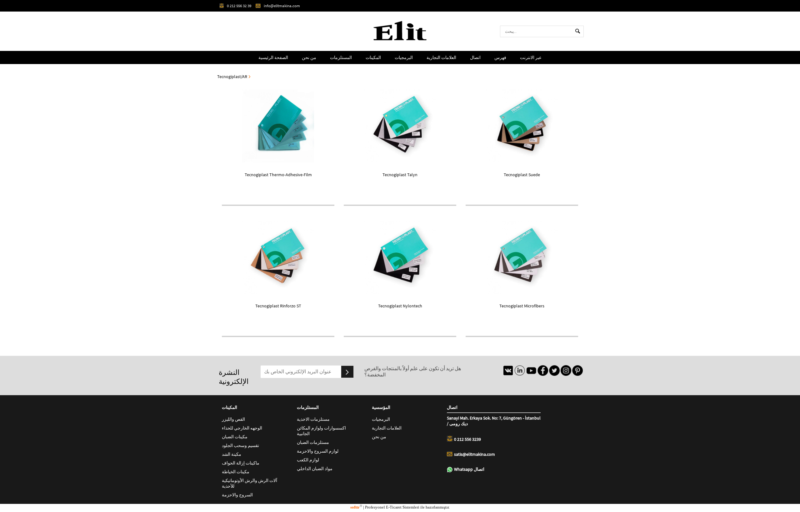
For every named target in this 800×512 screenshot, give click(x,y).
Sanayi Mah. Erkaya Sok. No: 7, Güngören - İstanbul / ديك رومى (494, 420)
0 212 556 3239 (467, 439)
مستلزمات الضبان (313, 442)
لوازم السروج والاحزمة (317, 451)
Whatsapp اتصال (469, 469)
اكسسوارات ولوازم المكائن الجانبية (321, 430)
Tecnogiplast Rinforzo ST (278, 306)
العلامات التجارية (441, 57)
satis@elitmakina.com (474, 454)
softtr (356, 507)
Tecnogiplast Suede (522, 174)
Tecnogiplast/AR (232, 76)
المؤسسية (381, 407)
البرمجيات (404, 57)
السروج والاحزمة (237, 495)
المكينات (373, 57)
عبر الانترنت (531, 57)
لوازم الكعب (308, 460)
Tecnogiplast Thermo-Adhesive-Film (278, 174)
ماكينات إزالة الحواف (240, 463)
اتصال (475, 57)
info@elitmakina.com (282, 5)
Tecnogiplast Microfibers (521, 306)
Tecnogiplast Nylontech (400, 306)
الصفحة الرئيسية (273, 57)
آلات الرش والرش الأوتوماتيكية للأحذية (249, 483)
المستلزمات (341, 57)
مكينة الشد (231, 454)
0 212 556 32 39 (239, 5)
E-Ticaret (394, 507)
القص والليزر (233, 419)
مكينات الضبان (235, 437)
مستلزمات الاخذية (313, 419)
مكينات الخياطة (235, 472)
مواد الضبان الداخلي (314, 468)
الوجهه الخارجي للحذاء (242, 428)
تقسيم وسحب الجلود (240, 445)
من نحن (309, 57)
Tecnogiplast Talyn (400, 174)
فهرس (500, 57)
